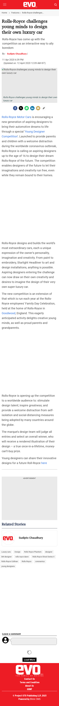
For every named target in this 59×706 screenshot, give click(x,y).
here (44, 463)
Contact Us (29, 679)
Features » (16, 13)
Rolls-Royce (26, 561)
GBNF (29, 689)
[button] (4, 6)
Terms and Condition (29, 682)
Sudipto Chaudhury (17, 53)
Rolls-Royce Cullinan (9, 561)
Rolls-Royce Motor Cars (16, 117)
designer (48, 552)
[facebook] (15, 108)
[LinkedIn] (32, 108)
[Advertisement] (29, 209)
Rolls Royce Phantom (32, 552)
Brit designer (6, 557)
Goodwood (8, 313)
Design (17, 552)
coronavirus (40, 561)
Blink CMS (35, 699)
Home (4, 13)
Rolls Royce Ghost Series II (43, 557)
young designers (8, 566)
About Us (29, 686)
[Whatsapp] (26, 108)
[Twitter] (21, 108)
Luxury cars (6, 552)
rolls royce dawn (22, 557)
